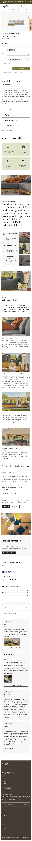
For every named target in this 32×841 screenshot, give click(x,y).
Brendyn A (6, 726)
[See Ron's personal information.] (7, 624)
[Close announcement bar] (30, 1)
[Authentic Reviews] (8, 572)
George (6, 694)
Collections (8, 9)
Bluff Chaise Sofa (25, 9)
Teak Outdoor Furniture (15, 9)
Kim (5, 657)
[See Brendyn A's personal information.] (10, 726)
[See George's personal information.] (9, 694)
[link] (12, 580)
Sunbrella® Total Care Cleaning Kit (14, 59)
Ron (5, 624)
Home (3, 9)
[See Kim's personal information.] (7, 657)
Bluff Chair (18, 647)
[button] (5, 607)
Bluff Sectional (19, 685)
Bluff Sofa (13, 748)
